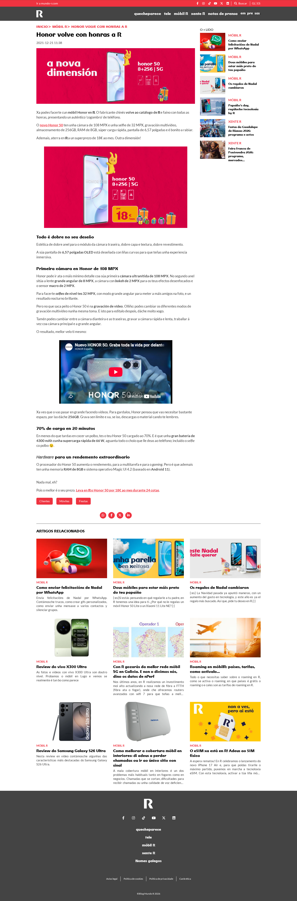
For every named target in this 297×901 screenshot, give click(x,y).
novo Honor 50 (51, 125)
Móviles (64, 501)
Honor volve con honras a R (99, 27)
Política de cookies (133, 878)
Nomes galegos (148, 861)
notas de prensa (223, 14)
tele (167, 14)
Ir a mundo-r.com (47, 3)
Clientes (44, 501)
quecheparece (147, 14)
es (258, 3)
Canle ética (185, 878)
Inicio (42, 27)
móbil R (181, 14)
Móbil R (59, 27)
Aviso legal (111, 878)
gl (253, 3)
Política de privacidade (161, 878)
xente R (198, 14)
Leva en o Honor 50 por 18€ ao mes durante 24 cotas (117, 490)
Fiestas (83, 501)
